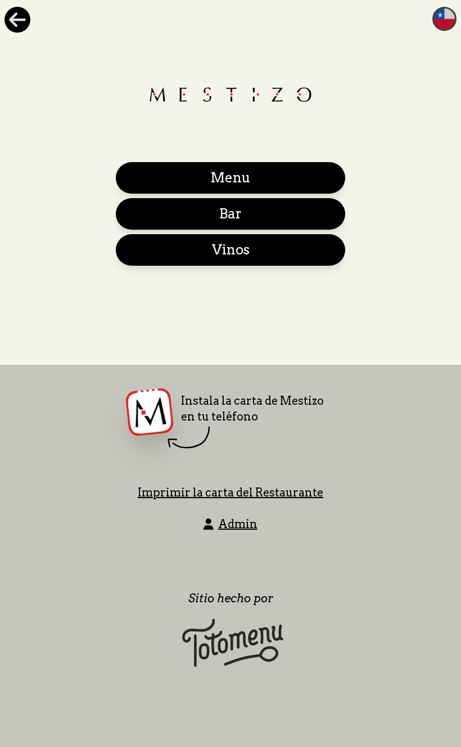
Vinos (231, 249)
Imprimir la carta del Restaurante (230, 492)
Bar (230, 213)
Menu (230, 177)
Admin (237, 524)
